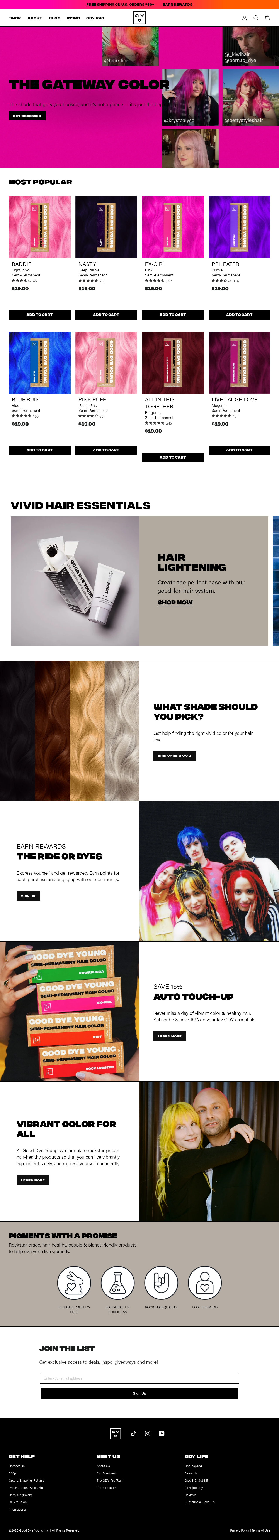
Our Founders (106, 1473)
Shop (15, 18)
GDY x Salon (18, 1502)
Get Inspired (193, 1465)
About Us (103, 1465)
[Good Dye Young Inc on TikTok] (133, 1433)
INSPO (73, 18)
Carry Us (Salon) (20, 1494)
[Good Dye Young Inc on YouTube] (162, 1433)
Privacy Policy (239, 1530)
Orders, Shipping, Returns (26, 1480)
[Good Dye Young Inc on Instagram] (147, 1433)
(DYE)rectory (194, 1487)
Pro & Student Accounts (26, 1487)
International (17, 1509)
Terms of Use (261, 1530)
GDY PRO (95, 18)
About (35, 18)
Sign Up (139, 1393)
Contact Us (17, 1465)
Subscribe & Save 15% (200, 1502)
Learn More (33, 1180)
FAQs (12, 1473)
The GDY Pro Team (110, 1480)
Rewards (191, 1473)
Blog (54, 18)
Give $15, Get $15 (197, 1480)
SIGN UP (28, 896)
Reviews (190, 1494)
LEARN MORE (170, 1036)
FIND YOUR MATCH (174, 756)
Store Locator (106, 1487)
